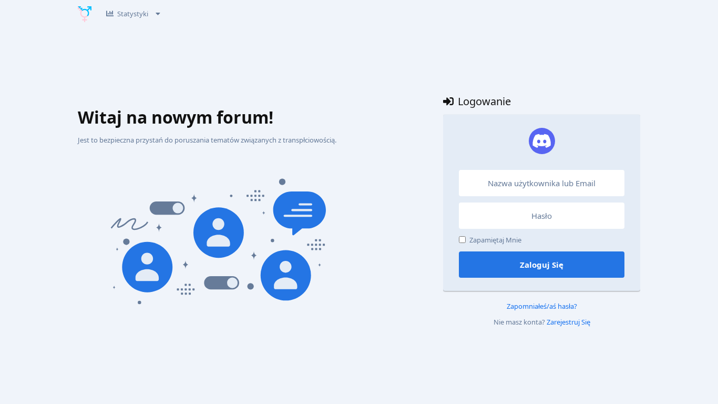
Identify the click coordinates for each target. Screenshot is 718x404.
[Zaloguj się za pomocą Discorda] (542, 141)
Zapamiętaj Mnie (495, 240)
